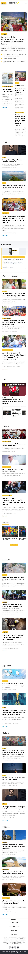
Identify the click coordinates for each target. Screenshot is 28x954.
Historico (14, 934)
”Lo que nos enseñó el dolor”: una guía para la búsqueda (14, 62)
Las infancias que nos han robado (12, 683)
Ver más (14, 545)
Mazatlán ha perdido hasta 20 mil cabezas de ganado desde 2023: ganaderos (13, 637)
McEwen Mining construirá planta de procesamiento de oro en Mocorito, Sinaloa (13, 579)
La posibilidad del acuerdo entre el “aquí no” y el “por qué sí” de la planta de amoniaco (13, 846)
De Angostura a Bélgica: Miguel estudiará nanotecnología (11, 160)
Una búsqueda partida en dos (10, 58)
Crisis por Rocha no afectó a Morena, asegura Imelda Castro (13, 444)
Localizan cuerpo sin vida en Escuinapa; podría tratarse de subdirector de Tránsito (14, 55)
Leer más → (5, 107)
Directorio (14, 930)
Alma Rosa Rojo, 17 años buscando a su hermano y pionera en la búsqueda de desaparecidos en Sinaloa (13, 295)
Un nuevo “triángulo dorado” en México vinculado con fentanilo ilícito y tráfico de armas (14, 713)
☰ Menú (4, 3)
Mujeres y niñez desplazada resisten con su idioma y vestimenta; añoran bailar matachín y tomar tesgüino (13, 752)
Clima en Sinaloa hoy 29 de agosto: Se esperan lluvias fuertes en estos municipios (13, 187)
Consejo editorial (14, 926)
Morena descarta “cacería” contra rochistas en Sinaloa (12, 470)
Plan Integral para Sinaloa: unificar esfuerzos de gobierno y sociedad (12, 872)
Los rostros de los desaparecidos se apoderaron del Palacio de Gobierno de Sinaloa (13, 40)
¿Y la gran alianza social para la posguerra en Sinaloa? (13, 902)
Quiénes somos (14, 922)
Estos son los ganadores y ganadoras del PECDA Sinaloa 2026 (13, 778)
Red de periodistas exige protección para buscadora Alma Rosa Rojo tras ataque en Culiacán (20, 120)
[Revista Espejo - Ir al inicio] (14, 919)
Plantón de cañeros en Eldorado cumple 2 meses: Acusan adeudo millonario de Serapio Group (12, 606)
